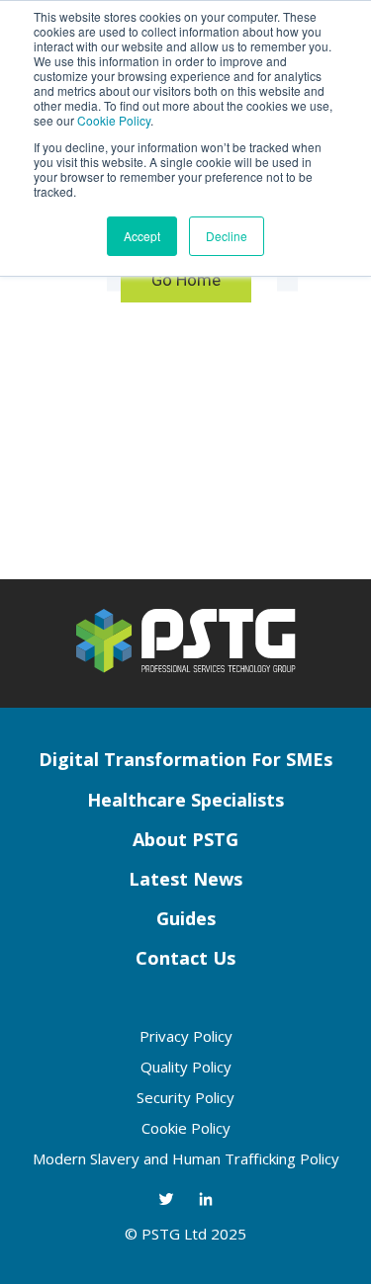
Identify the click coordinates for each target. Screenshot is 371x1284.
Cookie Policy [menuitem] (186, 1128)
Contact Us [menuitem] (185, 958)
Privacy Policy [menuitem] (185, 1036)
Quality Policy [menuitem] (186, 1066)
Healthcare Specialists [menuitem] (185, 800)
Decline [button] (226, 235)
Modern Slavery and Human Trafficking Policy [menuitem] (186, 1158)
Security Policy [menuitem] (185, 1097)
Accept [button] (142, 235)
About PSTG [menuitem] (185, 839)
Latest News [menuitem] (185, 879)
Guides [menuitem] (186, 918)
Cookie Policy (113, 120)
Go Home (186, 280)
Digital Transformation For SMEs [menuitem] (185, 759)
